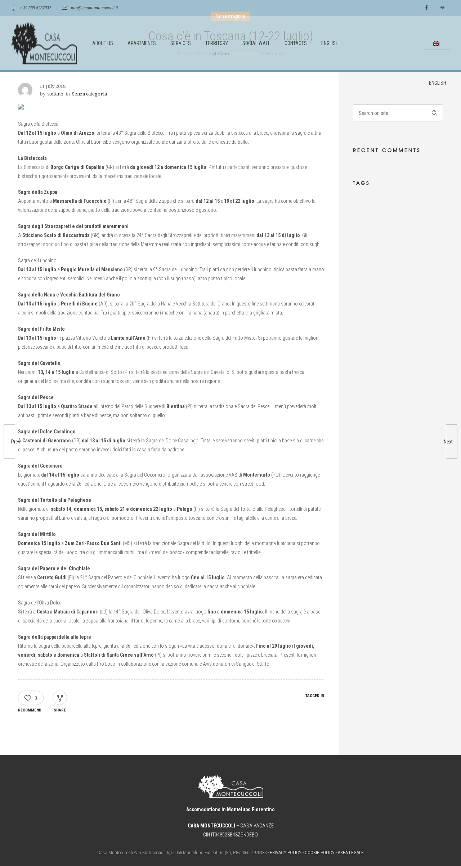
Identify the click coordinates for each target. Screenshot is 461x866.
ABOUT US (102, 43)
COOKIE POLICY (320, 852)
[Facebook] (426, 8)
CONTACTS (296, 43)
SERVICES (180, 43)
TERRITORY (216, 43)
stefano (55, 94)
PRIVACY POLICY (285, 852)
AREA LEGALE (351, 852)
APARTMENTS (141, 43)
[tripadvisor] (442, 8)
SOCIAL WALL (256, 43)
